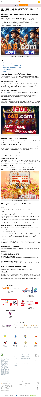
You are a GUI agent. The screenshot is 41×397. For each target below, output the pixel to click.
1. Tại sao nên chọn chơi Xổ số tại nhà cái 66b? (11, 62)
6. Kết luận (4, 71)
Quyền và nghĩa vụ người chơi (27, 354)
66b (7, 92)
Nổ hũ (15, 365)
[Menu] (1, 2)
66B (16, 395)
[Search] (39, 2)
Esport (15, 360)
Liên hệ (22, 360)
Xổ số (15, 363)
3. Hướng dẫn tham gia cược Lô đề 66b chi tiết (11, 65)
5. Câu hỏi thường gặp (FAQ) (8, 69)
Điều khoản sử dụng (25, 363)
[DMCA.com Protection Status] (33, 395)
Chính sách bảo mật (25, 356)
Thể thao (16, 358)
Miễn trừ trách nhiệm (25, 358)
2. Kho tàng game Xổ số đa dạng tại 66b (10, 63)
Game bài (16, 354)
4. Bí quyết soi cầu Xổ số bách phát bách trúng (11, 67)
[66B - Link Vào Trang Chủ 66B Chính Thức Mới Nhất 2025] (20, 2)
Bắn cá (15, 356)
